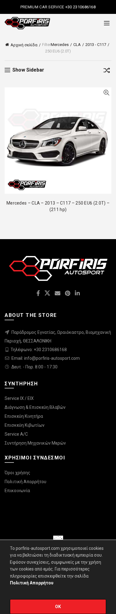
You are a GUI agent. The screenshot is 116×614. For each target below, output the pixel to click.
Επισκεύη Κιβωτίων (25, 425)
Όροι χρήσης (17, 472)
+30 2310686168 (80, 7)
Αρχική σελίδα (24, 45)
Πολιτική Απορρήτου (25, 481)
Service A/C (16, 434)
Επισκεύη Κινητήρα (24, 416)
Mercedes (60, 44)
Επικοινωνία (17, 490)
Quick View (106, 92)
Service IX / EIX (19, 398)
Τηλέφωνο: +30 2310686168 (39, 349)
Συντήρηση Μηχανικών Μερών (35, 443)
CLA (77, 44)
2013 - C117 (95, 44)
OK (58, 606)
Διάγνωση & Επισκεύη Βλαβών (35, 407)
